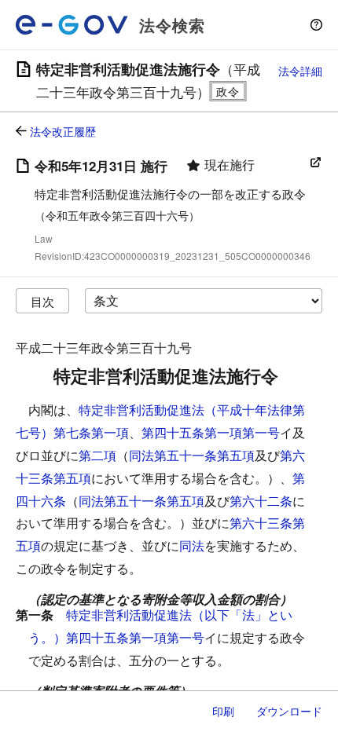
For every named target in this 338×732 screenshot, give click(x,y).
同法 (191, 545)
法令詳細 (300, 71)
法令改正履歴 (63, 131)
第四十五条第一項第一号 (210, 432)
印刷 (223, 711)
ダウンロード (289, 711)
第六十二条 (261, 501)
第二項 (97, 455)
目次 (42, 301)
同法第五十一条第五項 (192, 455)
